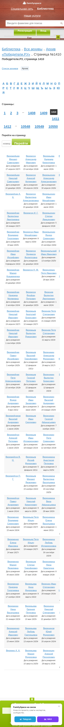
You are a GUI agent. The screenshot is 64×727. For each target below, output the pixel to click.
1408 (31, 113)
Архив (25, 68)
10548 (25, 126)
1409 (43, 113)
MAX (49, 719)
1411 (55, 119)
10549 (39, 126)
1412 (7, 126)
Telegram (27, 719)
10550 (53, 126)
